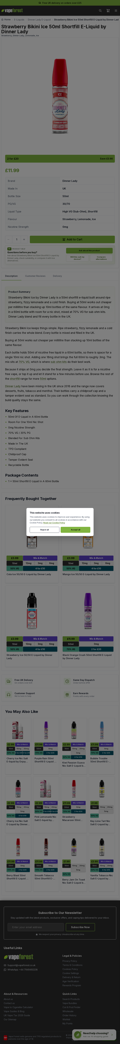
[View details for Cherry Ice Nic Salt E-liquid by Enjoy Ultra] (18, 730)
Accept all (75, 530)
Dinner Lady (13, 386)
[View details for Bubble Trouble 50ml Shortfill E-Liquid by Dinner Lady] (102, 730)
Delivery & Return (71, 977)
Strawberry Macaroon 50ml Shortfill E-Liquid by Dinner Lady (73, 821)
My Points (67, 1023)
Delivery (57, 276)
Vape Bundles (69, 1003)
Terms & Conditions (72, 965)
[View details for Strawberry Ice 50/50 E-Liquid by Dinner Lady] (32, 611)
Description (11, 276)
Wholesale (67, 1011)
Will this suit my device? (77, 258)
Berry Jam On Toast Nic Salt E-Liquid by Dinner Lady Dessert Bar (73, 884)
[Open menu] (116, 10)
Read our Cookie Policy (54, 523)
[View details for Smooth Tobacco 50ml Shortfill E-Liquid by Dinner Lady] (46, 847)
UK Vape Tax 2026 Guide (17, 1015)
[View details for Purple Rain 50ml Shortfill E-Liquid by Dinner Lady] (46, 730)
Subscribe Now (80, 927)
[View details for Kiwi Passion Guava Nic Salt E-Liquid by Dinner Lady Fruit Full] (74, 730)
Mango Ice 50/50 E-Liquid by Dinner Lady (86, 574)
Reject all (44, 530)
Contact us (9, 1003)
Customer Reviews (35, 276)
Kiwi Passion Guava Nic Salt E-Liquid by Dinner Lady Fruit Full (73, 767)
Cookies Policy (70, 969)
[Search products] (100, 10)
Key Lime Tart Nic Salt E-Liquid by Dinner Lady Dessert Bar (101, 826)
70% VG (24, 361)
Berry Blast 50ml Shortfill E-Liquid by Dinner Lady (18, 878)
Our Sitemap (10, 1019)
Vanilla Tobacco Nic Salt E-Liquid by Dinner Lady (101, 878)
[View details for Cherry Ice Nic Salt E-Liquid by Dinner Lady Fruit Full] (18, 789)
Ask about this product (89, 250)
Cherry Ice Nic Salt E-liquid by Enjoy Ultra (17, 761)
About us (8, 999)
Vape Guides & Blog (14, 1011)
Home (7, 19)
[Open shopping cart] (108, 10)
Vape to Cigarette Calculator (18, 1007)
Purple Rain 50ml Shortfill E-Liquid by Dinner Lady (46, 761)
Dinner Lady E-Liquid (39, 19)
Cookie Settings (70, 973)
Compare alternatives (101, 258)
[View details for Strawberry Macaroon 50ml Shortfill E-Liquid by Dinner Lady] (74, 789)
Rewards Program (71, 985)
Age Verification (70, 981)
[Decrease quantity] (8, 239)
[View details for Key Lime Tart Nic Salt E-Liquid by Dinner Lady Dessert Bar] (102, 789)
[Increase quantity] (24, 239)
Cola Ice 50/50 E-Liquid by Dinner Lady (29, 574)
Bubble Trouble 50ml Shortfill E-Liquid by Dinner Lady (99, 763)
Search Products (71, 999)
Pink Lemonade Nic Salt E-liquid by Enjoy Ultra (45, 820)
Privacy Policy (69, 961)
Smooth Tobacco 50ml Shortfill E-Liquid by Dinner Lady (44, 880)
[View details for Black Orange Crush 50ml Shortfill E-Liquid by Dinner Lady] (88, 611)
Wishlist (66, 1019)
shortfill (15, 378)
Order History (69, 1015)
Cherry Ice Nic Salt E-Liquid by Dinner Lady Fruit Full (17, 824)
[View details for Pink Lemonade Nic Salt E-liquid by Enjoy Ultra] (46, 789)
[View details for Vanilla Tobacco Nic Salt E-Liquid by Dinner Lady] (102, 847)
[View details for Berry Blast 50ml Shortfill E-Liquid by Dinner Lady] (18, 847)
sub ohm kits (59, 361)
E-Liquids (19, 19)
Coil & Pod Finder (71, 1007)
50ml (43, 378)
